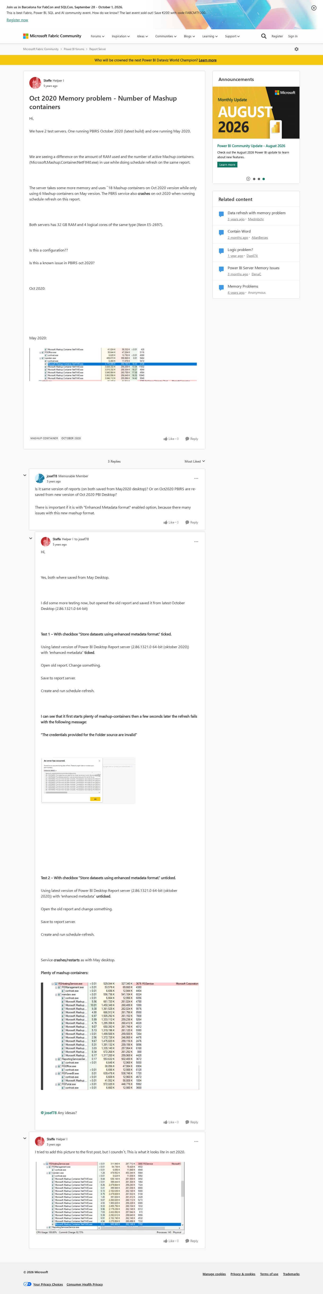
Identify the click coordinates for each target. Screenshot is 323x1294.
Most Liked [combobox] (195, 461)
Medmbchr (256, 219)
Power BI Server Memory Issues (253, 267)
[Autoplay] (248, 178)
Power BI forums (74, 49)
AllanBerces (260, 237)
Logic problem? (240, 249)
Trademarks (291, 1274)
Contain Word (239, 231)
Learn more (208, 60)
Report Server (97, 49)
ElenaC (256, 274)
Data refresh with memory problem (257, 212)
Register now (17, 19)
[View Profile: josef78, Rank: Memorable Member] (39, 478)
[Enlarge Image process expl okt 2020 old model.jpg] (120, 1036)
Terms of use (269, 1274)
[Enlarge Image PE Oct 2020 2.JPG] (110, 1198)
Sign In (292, 36)
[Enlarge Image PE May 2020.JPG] (114, 364)
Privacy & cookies (243, 1274)
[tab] (254, 178)
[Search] (264, 36)
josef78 (52, 476)
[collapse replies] (25, 475)
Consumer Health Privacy (85, 1284)
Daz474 (252, 255)
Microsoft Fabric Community (41, 49)
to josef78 (81, 539)
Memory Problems (243, 286)
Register (277, 36)
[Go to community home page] (52, 36)
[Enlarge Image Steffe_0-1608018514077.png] (88, 780)
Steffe (48, 80)
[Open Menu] (296, 49)
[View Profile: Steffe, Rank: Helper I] (35, 83)
